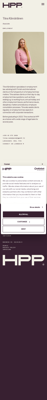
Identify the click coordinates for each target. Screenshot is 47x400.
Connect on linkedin (12, 143)
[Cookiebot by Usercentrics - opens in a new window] (34, 169)
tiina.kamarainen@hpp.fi (14, 138)
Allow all (23, 214)
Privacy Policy (9, 247)
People (5, 245)
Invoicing (7, 249)
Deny (23, 229)
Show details (35, 207)
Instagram (7, 235)
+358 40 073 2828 (10, 135)
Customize (22, 222)
